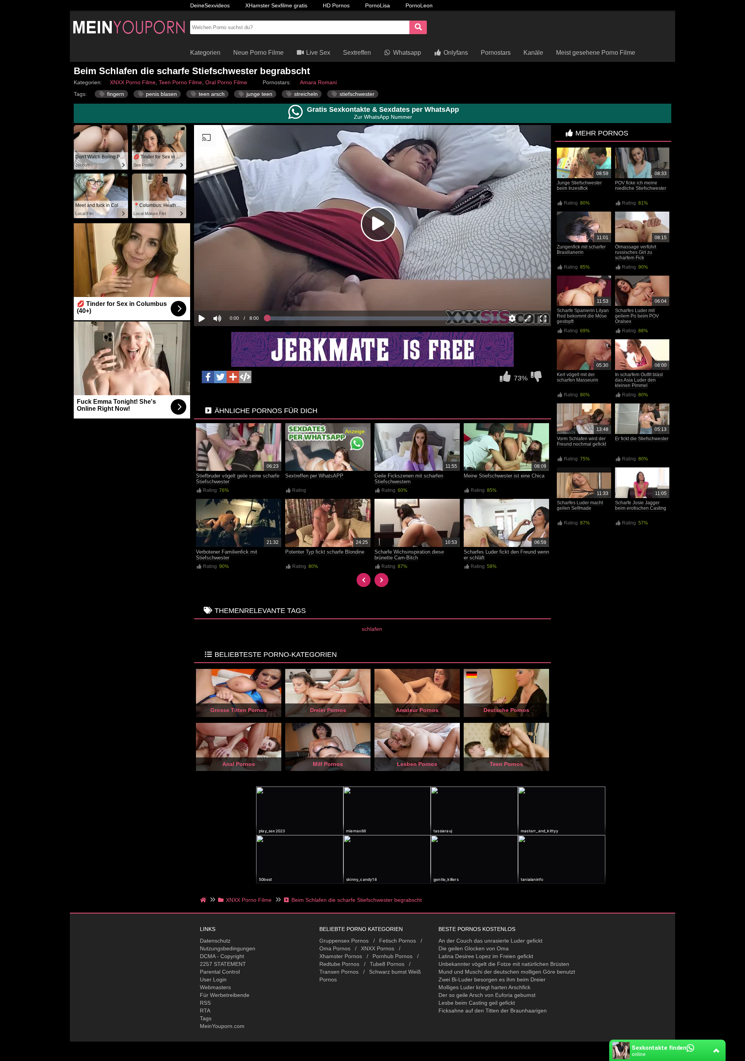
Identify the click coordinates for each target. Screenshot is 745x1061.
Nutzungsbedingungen (227, 948)
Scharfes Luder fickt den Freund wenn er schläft (506, 555)
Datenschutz (215, 941)
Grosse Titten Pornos (238, 710)
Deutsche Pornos (506, 710)
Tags (205, 1018)
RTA (205, 1010)
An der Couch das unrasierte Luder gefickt (490, 941)
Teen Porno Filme (180, 82)
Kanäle (533, 52)
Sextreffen (357, 52)
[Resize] (527, 318)
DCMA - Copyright (222, 956)
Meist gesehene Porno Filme (595, 52)
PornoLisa (377, 5)
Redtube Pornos (339, 964)
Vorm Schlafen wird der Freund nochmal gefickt (581, 441)
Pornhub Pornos (392, 956)
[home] (204, 900)
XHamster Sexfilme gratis (276, 5)
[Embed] (245, 377)
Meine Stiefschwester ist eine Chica (504, 476)
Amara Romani (318, 82)
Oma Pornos (334, 948)
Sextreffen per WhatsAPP (314, 476)
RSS (205, 1003)
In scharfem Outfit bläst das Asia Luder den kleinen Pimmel (639, 380)
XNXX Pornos (377, 948)
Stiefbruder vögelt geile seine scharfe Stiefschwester (237, 478)
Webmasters (215, 987)
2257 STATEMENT (223, 964)
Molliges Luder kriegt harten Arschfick (484, 987)
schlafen (372, 629)
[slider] (230, 294)
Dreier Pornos (328, 710)
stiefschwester (356, 94)
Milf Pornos (328, 764)
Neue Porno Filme (258, 52)
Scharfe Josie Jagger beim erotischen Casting (640, 505)
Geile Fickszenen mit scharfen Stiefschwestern (408, 478)
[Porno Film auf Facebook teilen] (208, 377)
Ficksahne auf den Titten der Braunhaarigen (492, 1010)
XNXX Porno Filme (133, 82)
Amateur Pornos (417, 710)
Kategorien (205, 52)
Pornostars (496, 52)
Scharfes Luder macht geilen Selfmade (580, 505)
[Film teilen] (233, 377)
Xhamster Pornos (340, 956)
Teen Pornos (506, 764)
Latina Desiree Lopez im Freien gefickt (485, 956)
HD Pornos (336, 5)
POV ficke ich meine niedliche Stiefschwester (640, 185)
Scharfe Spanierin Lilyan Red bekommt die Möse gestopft (583, 316)
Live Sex (317, 52)
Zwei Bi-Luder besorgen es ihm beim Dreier (492, 979)
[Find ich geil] (505, 378)
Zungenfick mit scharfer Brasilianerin (581, 249)
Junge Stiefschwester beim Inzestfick (579, 185)
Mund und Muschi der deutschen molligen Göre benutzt (506, 972)
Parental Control (220, 972)
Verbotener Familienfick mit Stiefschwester (226, 555)
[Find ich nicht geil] (536, 378)
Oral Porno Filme (226, 82)
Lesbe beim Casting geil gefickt (476, 1003)
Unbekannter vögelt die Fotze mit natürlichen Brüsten (503, 964)
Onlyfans (455, 52)
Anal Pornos (238, 764)
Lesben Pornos (417, 764)
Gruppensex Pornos (344, 941)
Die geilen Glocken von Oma (473, 948)
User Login (213, 979)
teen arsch (211, 94)
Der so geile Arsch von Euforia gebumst (486, 995)
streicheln (305, 94)
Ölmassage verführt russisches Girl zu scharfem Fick (635, 252)
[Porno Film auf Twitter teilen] (220, 377)
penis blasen (160, 94)
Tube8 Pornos (387, 964)
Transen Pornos (339, 972)
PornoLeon (419, 5)
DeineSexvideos (210, 5)
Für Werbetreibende (224, 995)
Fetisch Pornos (397, 941)
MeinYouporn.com (222, 1026)
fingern (115, 94)
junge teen (258, 94)
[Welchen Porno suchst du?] (418, 27)
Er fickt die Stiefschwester (642, 438)
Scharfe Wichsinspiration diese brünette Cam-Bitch (409, 555)
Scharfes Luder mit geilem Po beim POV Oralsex (637, 316)
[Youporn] (128, 41)
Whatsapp (406, 52)
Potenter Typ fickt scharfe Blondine (324, 552)
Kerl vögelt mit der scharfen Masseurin (577, 377)
